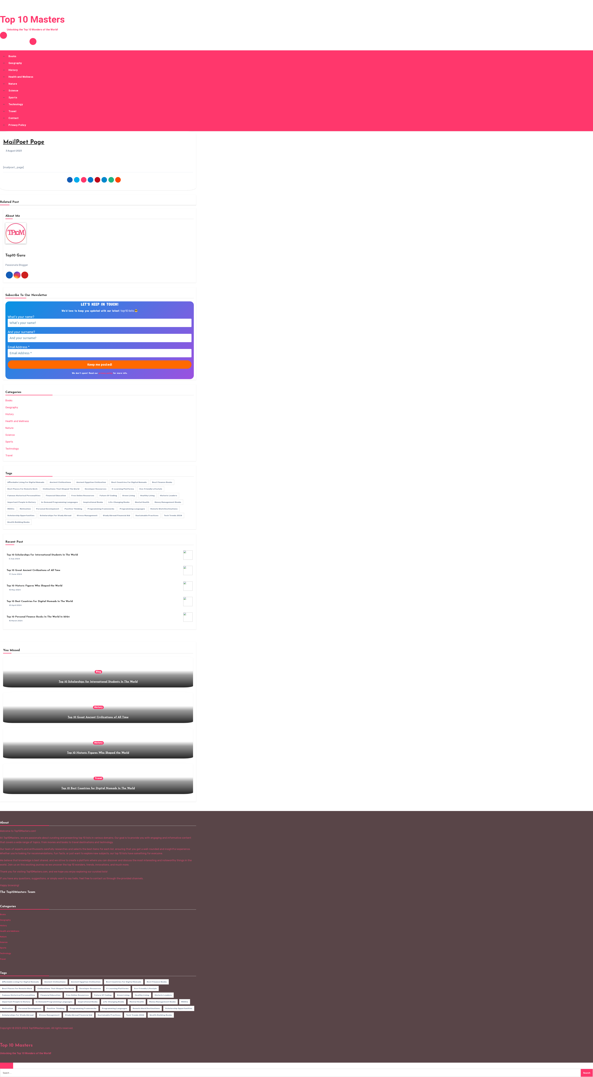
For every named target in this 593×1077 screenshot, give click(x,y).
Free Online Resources (82, 495)
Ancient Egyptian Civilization (91, 482)
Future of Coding (108, 495)
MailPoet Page (23, 142)
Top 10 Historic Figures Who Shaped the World (34, 586)
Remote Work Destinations (164, 509)
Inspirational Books (93, 502)
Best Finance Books (162, 482)
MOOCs (10, 509)
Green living (128, 495)
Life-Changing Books (119, 502)
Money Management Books (168, 502)
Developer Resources (95, 489)
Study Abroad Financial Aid (116, 515)
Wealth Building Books (18, 522)
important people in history (21, 502)
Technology (15, 104)
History (13, 70)
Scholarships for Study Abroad (55, 515)
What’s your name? (21, 317)
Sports (12, 97)
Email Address (18, 347)
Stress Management (87, 515)
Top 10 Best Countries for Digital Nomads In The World (40, 601)
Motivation (25, 509)
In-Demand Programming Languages (59, 502)
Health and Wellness (20, 76)
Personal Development (47, 509)
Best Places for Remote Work (22, 489)
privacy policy (105, 373)
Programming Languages (132, 509)
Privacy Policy (17, 125)
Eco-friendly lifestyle (150, 489)
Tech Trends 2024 (173, 515)
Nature (12, 83)
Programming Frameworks (101, 509)
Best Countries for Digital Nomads (129, 482)
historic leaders (168, 495)
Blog (98, 671)
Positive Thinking (73, 509)
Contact (13, 118)
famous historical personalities (23, 495)
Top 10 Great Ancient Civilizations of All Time (33, 570)
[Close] (6, 1066)
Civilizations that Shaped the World (61, 489)
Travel (12, 111)
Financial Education (56, 495)
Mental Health (142, 502)
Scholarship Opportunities (20, 515)
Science (13, 90)
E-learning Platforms (123, 489)
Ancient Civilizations (60, 482)
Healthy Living (147, 495)
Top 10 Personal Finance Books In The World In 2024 (38, 617)
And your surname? (21, 332)
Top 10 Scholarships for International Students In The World (42, 555)
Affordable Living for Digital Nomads (25, 482)
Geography (15, 63)
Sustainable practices (146, 515)
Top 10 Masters (32, 19)
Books (12, 56)
